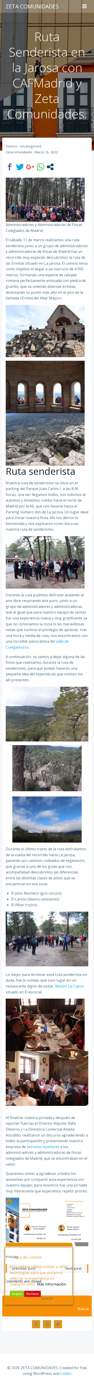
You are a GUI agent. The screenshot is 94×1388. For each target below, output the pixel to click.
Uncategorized (30, 146)
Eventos (12, 146)
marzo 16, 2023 (46, 152)
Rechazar (32, 1294)
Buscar (83, 1309)
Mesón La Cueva (69, 986)
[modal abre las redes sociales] (50, 167)
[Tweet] (20, 167)
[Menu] (84, 6)
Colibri (65, 1373)
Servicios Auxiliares (43, 1146)
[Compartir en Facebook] (10, 167)
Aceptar (17, 1294)
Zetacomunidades (19, 152)
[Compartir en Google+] (30, 167)
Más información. (52, 1284)
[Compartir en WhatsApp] (40, 167)
